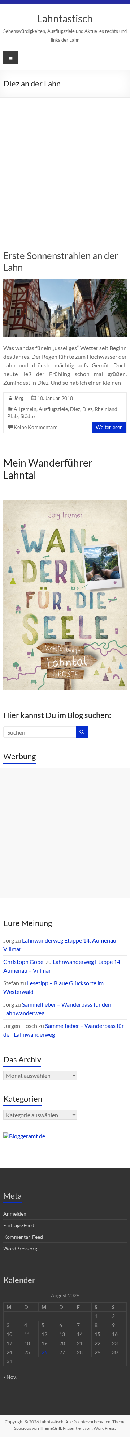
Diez (75, 409)
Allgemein (25, 409)
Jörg (18, 398)
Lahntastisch (65, 18)
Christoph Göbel (24, 961)
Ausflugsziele (53, 409)
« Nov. (10, 1377)
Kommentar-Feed (23, 1237)
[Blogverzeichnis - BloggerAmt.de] (24, 1135)
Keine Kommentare (35, 427)
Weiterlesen (109, 427)
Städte (28, 416)
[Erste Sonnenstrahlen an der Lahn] (65, 282)
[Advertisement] (65, 166)
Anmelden (14, 1214)
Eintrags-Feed (18, 1225)
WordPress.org (20, 1248)
